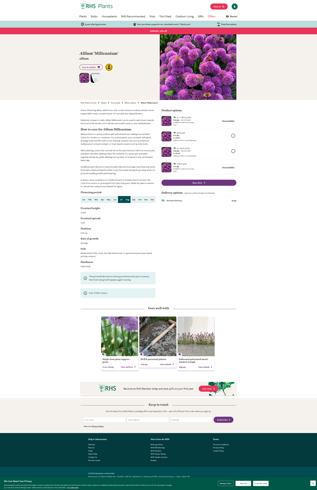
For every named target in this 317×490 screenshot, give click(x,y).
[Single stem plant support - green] (119, 336)
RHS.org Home (157, 444)
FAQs (90, 450)
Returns (91, 447)
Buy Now (198, 182)
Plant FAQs (92, 453)
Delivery (91, 444)
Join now (207, 388)
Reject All (243, 483)
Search (217, 6)
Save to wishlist (89, 67)
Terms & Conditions (221, 444)
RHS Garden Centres (159, 457)
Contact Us (92, 457)
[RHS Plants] (96, 6)
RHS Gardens (156, 450)
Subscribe (222, 419)
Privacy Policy (98, 426)
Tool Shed (165, 16)
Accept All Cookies (260, 483)
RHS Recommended (133, 16)
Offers (212, 16)
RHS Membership (158, 447)
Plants (83, 16)
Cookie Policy (218, 450)
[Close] (313, 483)
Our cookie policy (73, 487)
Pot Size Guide (94, 460)
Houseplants (109, 16)
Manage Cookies (225, 483)
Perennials (115, 102)
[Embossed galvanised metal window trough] (196, 336)
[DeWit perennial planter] (157, 336)
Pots (152, 16)
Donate (153, 460)
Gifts (201, 16)
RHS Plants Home (88, 102)
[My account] (234, 6)
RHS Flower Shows (158, 453)
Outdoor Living (185, 16)
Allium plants (130, 102)
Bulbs (94, 16)
